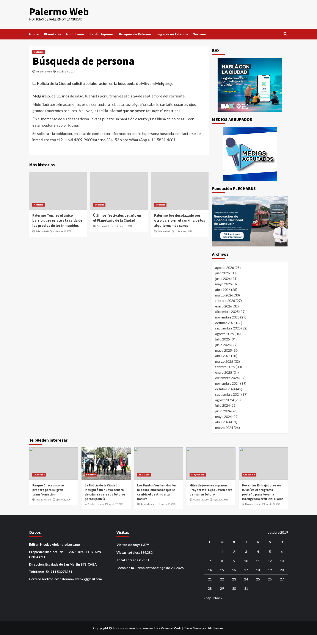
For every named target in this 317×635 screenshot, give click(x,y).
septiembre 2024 (228, 394)
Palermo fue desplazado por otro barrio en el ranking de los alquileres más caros (179, 220)
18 (258, 570)
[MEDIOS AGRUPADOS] (250, 154)
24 (246, 579)
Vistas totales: (128, 552)
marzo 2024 (224, 427)
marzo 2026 (224, 295)
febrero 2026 (225, 300)
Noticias (38, 51)
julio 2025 (222, 339)
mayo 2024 (223, 416)
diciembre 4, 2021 (183, 231)
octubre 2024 (225, 389)
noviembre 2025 (227, 317)
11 (258, 561)
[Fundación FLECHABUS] (250, 221)
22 (222, 579)
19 (270, 570)
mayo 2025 (223, 350)
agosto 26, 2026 (168, 504)
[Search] (285, 34)
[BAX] (250, 85)
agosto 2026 (224, 267)
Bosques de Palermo (135, 34)
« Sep (207, 598)
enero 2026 (223, 306)
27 (282, 579)
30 (234, 588)
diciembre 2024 (227, 378)
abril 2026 (223, 289)
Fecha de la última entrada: (138, 568)
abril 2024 (223, 422)
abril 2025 (223, 356)
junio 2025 (223, 345)
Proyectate (197, 474)
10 (246, 561)
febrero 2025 (225, 367)
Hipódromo (75, 34)
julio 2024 (222, 405)
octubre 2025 (225, 323)
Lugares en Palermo (172, 34)
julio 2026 (222, 273)
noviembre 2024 (227, 383)
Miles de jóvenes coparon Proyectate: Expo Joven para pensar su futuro (211, 489)
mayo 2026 (223, 284)
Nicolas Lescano (43, 499)
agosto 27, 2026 (115, 504)
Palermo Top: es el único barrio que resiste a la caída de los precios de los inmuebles (57, 220)
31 (246, 588)
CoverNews (192, 628)
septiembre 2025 (228, 328)
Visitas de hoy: (128, 544)
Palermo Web (59, 11)
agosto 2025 (224, 334)
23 (234, 579)
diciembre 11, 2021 (123, 226)
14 (210, 570)
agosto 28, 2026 (63, 499)
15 (222, 570)
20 (282, 570)
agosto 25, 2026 (273, 504)
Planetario (52, 34)
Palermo (91, 474)
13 (282, 561)
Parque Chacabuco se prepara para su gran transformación (48, 489)
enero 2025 (223, 372)
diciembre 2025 (227, 311)
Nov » (217, 598)
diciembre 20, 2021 (62, 231)
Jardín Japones (101, 34)
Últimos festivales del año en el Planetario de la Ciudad (117, 218)
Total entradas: (129, 560)
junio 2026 (223, 278)
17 (246, 570)
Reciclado (144, 474)
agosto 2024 (224, 400)
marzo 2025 (224, 361)
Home (34, 34)
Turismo (199, 34)
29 (222, 588)
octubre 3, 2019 (66, 71)
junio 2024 (223, 411)
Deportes (39, 474)
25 (258, 579)
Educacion (249, 474)
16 (234, 570)
